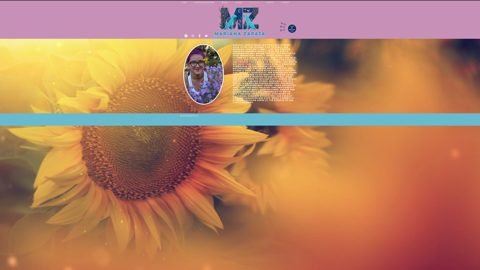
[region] (292, 29)
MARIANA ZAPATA (240, 33)
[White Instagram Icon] (192, 35)
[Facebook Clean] (199, 35)
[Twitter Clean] (206, 35)
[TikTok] (186, 35)
